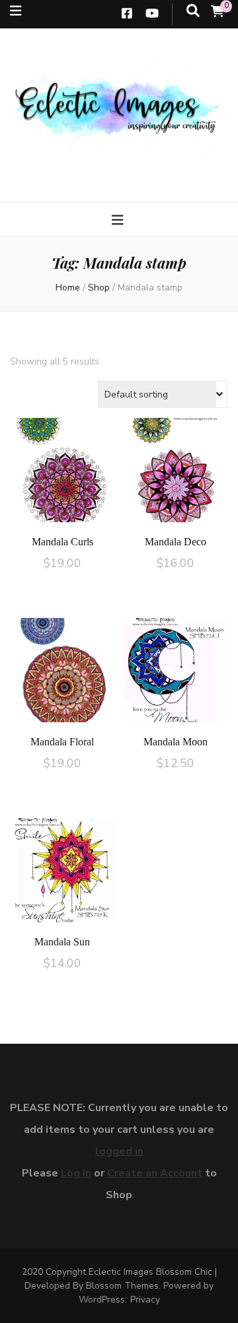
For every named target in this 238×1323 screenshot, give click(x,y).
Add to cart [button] (62, 474)
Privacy (145, 1299)
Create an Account (154, 1173)
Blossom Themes (122, 1285)
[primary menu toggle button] (119, 220)
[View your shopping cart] (217, 12)
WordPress (102, 1299)
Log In (76, 1173)
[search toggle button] (193, 11)
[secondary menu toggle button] (16, 11)
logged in (119, 1151)
